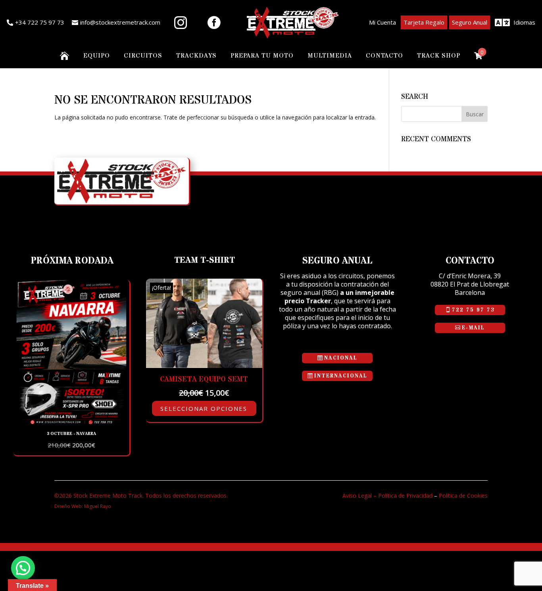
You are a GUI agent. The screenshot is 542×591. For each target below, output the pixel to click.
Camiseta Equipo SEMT (204, 379)
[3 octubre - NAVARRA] (71, 422)
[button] (23, 568)
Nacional (340, 358)
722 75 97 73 (473, 310)
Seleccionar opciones (203, 408)
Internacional (340, 375)
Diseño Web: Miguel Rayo (82, 506)
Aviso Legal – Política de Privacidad (387, 495)
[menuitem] (35, 22)
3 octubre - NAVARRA (71, 434)
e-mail (473, 327)
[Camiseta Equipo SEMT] (204, 366)
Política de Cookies (463, 495)
